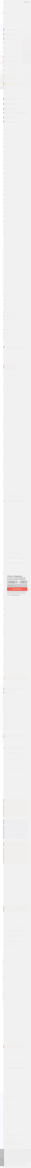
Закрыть (26, 2)
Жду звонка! (17, 589)
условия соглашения (15, 595)
